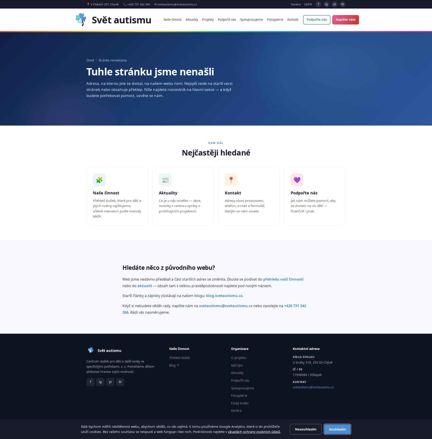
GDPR (308, 4)
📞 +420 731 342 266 (136, 4)
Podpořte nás (317, 20)
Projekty (208, 20)
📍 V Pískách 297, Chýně (102, 4)
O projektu (238, 358)
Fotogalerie (275, 20)
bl (342, 4)
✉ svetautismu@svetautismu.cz (175, 4)
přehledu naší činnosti (283, 279)
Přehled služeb (179, 358)
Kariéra (296, 4)
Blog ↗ (174, 365)
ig (326, 4)
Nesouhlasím (305, 429)
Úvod (90, 60)
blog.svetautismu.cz (224, 295)
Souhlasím (337, 429)
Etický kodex (240, 403)
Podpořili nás (227, 20)
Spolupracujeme (251, 20)
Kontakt (292, 20)
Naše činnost (173, 20)
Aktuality (192, 20)
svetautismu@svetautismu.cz (225, 305)
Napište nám (346, 20)
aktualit (144, 285)
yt (334, 4)
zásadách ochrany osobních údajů (254, 431)
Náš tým (237, 365)
